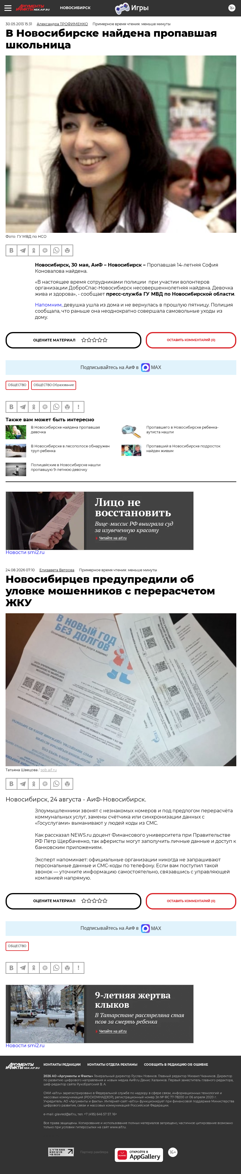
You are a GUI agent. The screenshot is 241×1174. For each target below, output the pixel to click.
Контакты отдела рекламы (112, 1065)
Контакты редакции (62, 1065)
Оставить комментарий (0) (191, 340)
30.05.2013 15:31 (19, 24)
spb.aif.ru (49, 770)
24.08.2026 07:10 (20, 570)
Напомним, (49, 305)
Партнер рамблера (94, 1152)
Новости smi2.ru (25, 552)
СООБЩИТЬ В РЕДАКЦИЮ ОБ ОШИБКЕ (176, 1065)
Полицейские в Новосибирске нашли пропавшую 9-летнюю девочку (66, 467)
